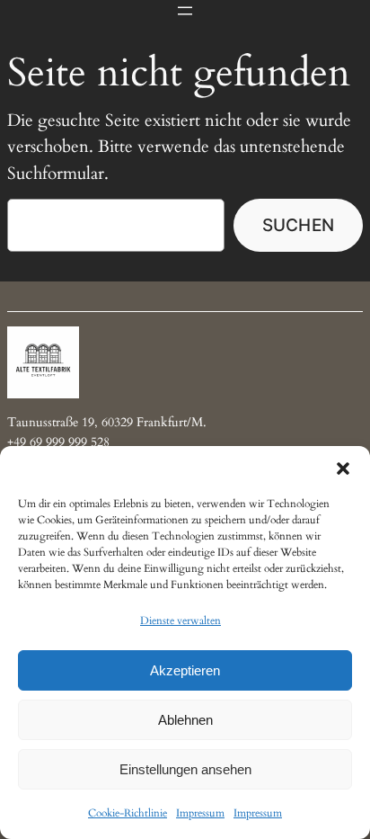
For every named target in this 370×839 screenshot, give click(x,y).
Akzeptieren (185, 670)
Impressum (200, 813)
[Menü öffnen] (185, 11)
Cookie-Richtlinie (127, 813)
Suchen (298, 225)
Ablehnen (185, 719)
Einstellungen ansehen (185, 769)
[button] (343, 469)
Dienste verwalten (180, 620)
